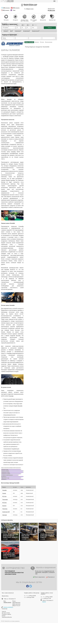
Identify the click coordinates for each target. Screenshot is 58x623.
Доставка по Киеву (6, 612)
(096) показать (6, 8)
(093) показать (6, 10)
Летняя (42, 42)
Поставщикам (10, 571)
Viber (14, 10)
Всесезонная (48, 42)
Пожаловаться (51, 577)
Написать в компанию (8, 607)
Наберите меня (29, 8)
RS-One (4, 496)
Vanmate (4, 515)
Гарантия (4, 611)
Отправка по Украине (6, 614)
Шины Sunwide (29, 42)
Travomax (4, 508)
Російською (51, 10)
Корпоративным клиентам (14, 572)
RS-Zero (4, 502)
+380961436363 (7, 602)
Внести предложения (40, 577)
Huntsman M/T (6, 511)
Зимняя (37, 42)
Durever (4, 505)
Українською (51, 8)
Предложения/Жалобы (7, 617)
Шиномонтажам (10, 574)
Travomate (5, 499)
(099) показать (16, 8)
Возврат (3, 615)
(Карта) (44, 601)
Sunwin (4, 493)
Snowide (4, 490)
